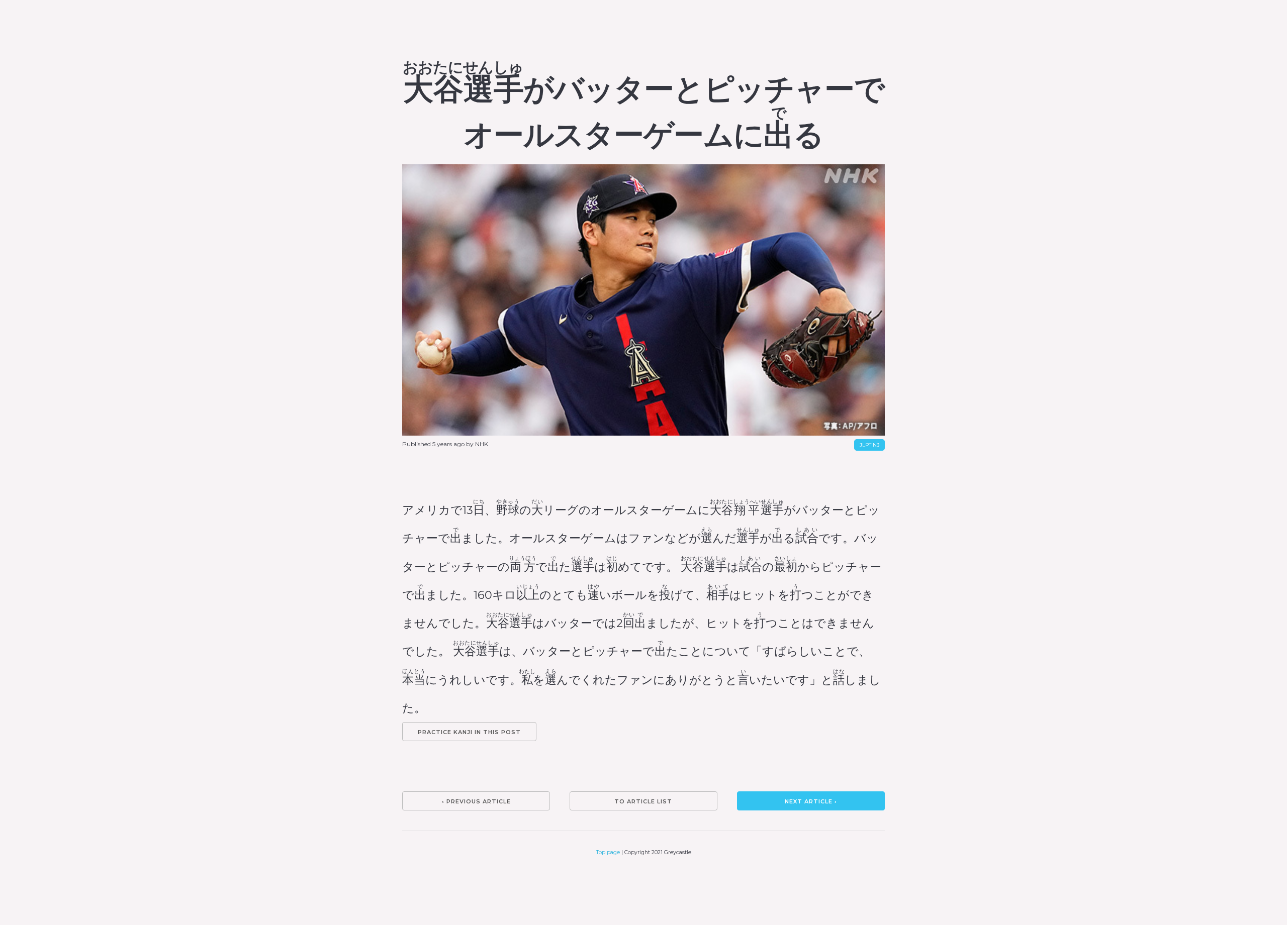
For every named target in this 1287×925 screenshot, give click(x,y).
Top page (608, 852)
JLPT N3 (869, 445)
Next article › (811, 801)
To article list (643, 801)
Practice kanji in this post (469, 732)
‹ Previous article (476, 801)
